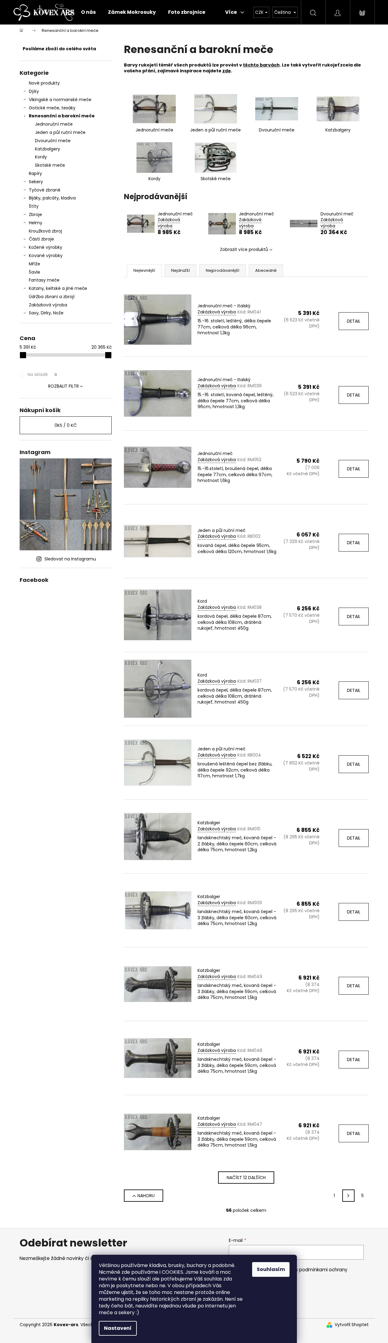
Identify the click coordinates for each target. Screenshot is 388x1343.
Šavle (34, 272)
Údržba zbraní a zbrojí (52, 297)
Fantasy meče (44, 280)
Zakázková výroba (48, 305)
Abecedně (266, 270)
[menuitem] (88, 12)
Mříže (34, 264)
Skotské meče (50, 165)
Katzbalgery (47, 149)
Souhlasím (271, 1269)
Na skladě (42, 374)
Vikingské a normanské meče (60, 100)
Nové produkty (44, 83)
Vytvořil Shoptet (352, 1325)
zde (226, 71)
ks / (66, 425)
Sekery (36, 182)
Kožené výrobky (45, 247)
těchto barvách (261, 65)
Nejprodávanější (222, 270)
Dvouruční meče (53, 141)
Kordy (41, 157)
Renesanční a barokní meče (62, 116)
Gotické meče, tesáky (52, 108)
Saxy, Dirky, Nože (46, 313)
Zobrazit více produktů (244, 249)
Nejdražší (180, 270)
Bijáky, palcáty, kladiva (52, 198)
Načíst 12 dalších (246, 1177)
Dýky (34, 91)
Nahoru (146, 1196)
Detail (353, 321)
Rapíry (35, 173)
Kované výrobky (46, 255)
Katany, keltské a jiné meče (58, 288)
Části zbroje (41, 239)
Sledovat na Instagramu (70, 559)
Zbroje (35, 214)
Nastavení (118, 1328)
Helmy (35, 223)
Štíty (34, 206)
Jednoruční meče (54, 124)
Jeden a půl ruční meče (60, 132)
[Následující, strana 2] (348, 1195)
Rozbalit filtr (63, 386)
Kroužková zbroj (45, 231)
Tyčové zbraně (44, 190)
